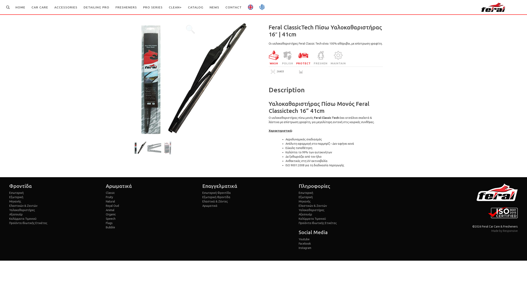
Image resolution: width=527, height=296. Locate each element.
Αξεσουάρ (16, 214)
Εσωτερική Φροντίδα (216, 192)
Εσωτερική (16, 192)
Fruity (109, 197)
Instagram (305, 248)
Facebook (305, 243)
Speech (110, 218)
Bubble (110, 227)
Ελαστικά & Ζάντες (215, 201)
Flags (109, 223)
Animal (110, 210)
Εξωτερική (16, 197)
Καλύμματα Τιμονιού (22, 218)
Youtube (304, 239)
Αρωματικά (209, 205)
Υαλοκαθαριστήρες (22, 210)
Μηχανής (15, 201)
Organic (111, 214)
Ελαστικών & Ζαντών (23, 205)
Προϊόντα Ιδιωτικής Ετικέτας (28, 223)
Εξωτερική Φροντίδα (216, 197)
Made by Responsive (504, 230)
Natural (110, 201)
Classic (110, 192)
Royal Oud (112, 205)
